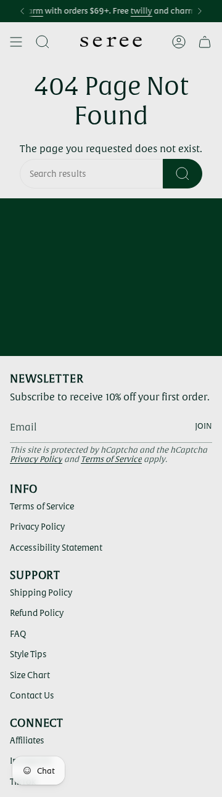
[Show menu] (16, 42)
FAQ (18, 634)
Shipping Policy (41, 592)
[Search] (182, 173)
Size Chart (30, 675)
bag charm (148, 10)
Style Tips (28, 654)
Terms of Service (111, 459)
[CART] (205, 42)
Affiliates (27, 740)
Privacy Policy (36, 459)
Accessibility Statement (56, 547)
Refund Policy (37, 613)
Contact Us (32, 695)
